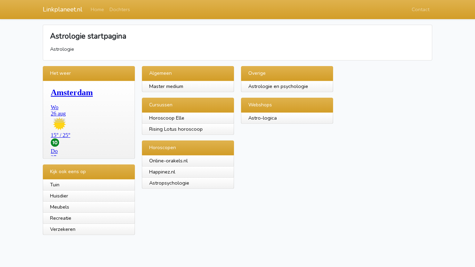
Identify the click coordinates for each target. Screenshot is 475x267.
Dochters (120, 9)
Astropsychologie (169, 182)
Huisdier (59, 195)
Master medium (166, 86)
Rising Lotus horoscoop (176, 129)
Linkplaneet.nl (62, 9)
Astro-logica (262, 117)
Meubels (59, 206)
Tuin (54, 184)
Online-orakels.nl (168, 160)
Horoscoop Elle (166, 117)
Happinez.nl (162, 171)
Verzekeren (62, 229)
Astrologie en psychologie (278, 86)
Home (97, 9)
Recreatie (60, 218)
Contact (420, 9)
